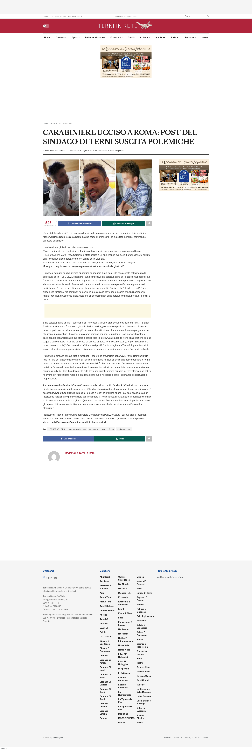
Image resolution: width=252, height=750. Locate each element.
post (103, 429)
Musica (121, 722)
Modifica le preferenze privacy (170, 577)
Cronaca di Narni (105, 676)
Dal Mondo (123, 584)
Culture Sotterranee (124, 578)
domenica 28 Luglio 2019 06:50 (83, 150)
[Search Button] (207, 16)
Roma (111, 429)
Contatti (46, 16)
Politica (140, 604)
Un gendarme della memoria (144, 690)
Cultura (144, 37)
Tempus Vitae (143, 667)
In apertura (119, 150)
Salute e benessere (142, 626)
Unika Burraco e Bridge (144, 702)
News (139, 588)
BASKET (104, 627)
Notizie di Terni (144, 592)
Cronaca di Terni (65, 123)
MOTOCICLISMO (126, 718)
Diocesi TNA (124, 592)
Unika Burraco (144, 696)
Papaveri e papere (142, 599)
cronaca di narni (105, 668)
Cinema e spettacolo (105, 642)
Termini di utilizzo (75, 16)
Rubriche (189, 37)
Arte (102, 592)
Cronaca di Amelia (105, 661)
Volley (140, 722)
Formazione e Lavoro (125, 623)
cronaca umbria (104, 712)
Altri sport (105, 576)
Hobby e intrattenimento (126, 639)
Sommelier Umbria (142, 652)
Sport (75, 37)
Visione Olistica (140, 717)
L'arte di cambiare (123, 679)
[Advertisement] (126, 6)
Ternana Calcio (144, 675)
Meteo (205, 37)
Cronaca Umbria (104, 705)
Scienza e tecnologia (142, 645)
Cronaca (60, 37)
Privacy (63, 16)
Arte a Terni (105, 597)
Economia (115, 37)
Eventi (121, 608)
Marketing (123, 713)
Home (47, 37)
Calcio (103, 632)
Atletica (103, 614)
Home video (124, 645)
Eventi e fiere (125, 613)
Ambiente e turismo (105, 587)
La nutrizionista (124, 693)
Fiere (120, 617)
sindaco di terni (123, 429)
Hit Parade (123, 629)
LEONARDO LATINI (57, 429)
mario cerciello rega (77, 429)
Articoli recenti (107, 610)
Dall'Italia (122, 588)
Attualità (104, 619)
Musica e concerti (141, 583)
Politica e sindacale (95, 37)
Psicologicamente (145, 616)
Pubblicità (55, 16)
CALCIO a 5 (105, 636)
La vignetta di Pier (125, 701)
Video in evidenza (141, 709)
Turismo (175, 37)
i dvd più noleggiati (123, 655)
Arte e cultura (107, 605)
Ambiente (160, 37)
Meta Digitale (58, 737)
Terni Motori (143, 680)
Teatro (140, 662)
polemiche (93, 429)
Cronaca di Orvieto (105, 683)
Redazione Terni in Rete (55, 150)
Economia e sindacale (124, 603)
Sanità (131, 37)
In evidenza (124, 672)
